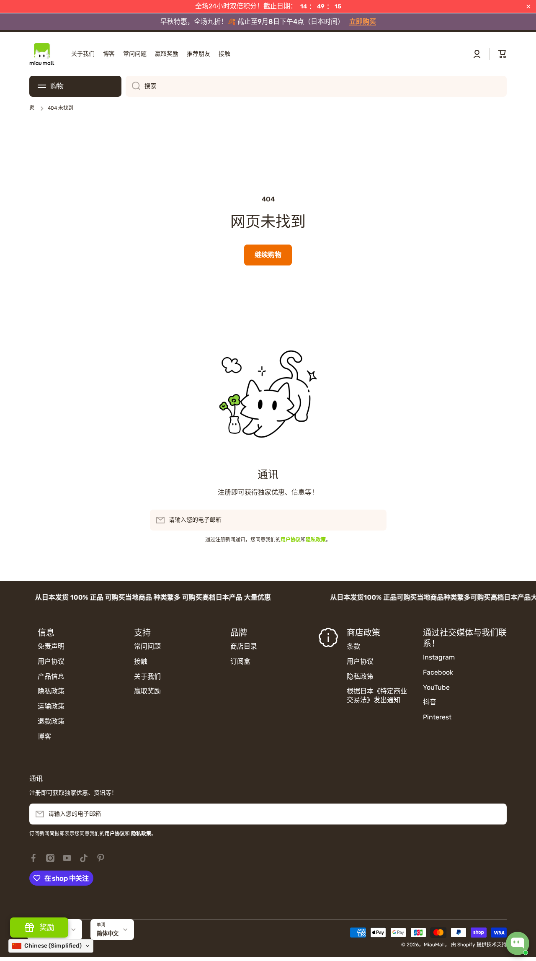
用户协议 (51, 661)
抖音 (429, 702)
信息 (46, 633)
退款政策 (51, 721)
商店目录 (243, 646)
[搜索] (133, 86)
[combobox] (316, 86)
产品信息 (51, 676)
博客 (44, 736)
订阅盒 (240, 661)
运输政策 (51, 706)
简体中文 (108, 933)
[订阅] (376, 520)
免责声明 (51, 646)
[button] (502, 54)
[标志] (41, 54)
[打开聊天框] (517, 943)
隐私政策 (51, 691)
